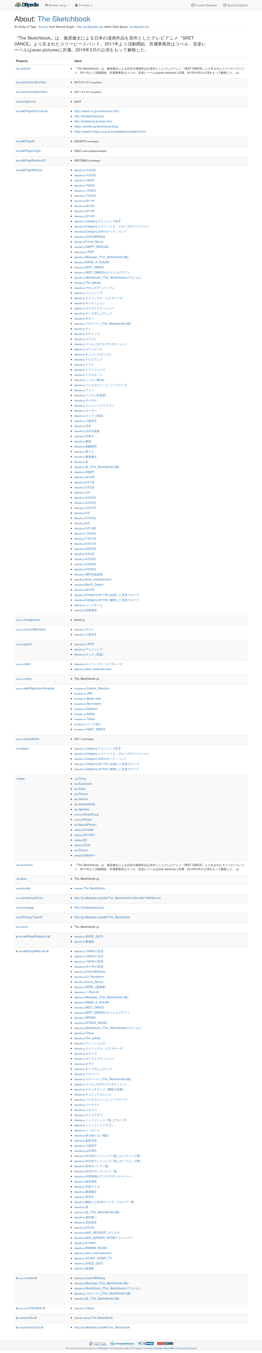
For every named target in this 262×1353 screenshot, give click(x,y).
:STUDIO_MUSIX (90, 1023)
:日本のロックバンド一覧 (95, 1171)
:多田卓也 (85, 1140)
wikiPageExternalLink (32, 111)
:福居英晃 (85, 1181)
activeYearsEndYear (31, 82)
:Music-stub (87, 698)
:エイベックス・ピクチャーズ (98, 298)
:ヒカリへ (85, 1110)
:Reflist (84, 714)
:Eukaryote (83, 784)
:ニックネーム (88, 605)
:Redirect (86, 709)
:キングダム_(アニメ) (93, 313)
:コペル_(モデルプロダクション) (100, 344)
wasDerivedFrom (29, 898)
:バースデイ (87, 1104)
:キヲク (84, 1064)
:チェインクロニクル (92, 354)
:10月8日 (85, 175)
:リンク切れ (87, 724)
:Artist (79, 789)
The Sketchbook (63, 18)
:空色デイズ (87, 1186)
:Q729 (82, 845)
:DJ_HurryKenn (89, 977)
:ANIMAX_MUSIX (90, 1248)
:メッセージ (87, 1130)
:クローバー (87, 1074)
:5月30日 (85, 518)
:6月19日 (85, 528)
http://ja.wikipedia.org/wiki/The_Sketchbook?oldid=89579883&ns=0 (117, 898)
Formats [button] (84, 5)
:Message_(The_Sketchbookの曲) (101, 257)
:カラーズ (85, 1053)
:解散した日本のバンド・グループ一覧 (104, 1202)
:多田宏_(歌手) (88, 936)
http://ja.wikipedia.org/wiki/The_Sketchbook (102, 917)
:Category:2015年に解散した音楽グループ (106, 600)
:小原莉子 (85, 421)
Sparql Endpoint (237, 5)
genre (24, 644)
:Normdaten (87, 703)
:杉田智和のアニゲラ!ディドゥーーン (103, 1176)
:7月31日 (85, 538)
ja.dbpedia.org (139, 27)
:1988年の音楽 (88, 951)
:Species (81, 809)
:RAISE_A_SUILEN (91, 262)
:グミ (82, 328)
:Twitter (84, 719)
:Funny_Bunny (88, 241)
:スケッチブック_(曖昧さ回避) (98, 1089)
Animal (43, 27)
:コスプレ (85, 339)
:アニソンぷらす (89, 1043)
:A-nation (85, 1243)
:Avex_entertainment (92, 579)
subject (22, 748)
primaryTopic (29, 1327)
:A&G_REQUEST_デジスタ (97, 1232)
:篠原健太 (85, 456)
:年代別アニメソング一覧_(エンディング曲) (107, 1156)
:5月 (82, 513)
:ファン (84, 390)
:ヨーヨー (85, 410)
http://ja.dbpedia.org (90, 27)
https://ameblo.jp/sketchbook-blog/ (96, 126)
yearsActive (27, 739)
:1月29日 (85, 190)
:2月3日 (84, 487)
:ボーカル (85, 400)
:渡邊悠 (84, 941)
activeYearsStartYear (31, 92)
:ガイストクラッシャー (94, 308)
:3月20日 (85, 497)
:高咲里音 (85, 1222)
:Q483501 (84, 855)
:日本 (82, 426)
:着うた (84, 451)
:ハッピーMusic (89, 380)
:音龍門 (84, 472)
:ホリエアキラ (88, 1115)
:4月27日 (85, 508)
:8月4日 (84, 554)
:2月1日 (84, 482)
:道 (81, 1207)
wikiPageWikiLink (29, 170)
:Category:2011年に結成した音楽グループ (106, 595)
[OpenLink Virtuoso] (97, 1343)
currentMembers (31, 629)
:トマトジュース (89, 369)
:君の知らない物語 (91, 1135)
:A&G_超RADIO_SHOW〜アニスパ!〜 (103, 1238)
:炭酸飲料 (85, 446)
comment (24, 865)
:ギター (84, 318)
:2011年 (84, 201)
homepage (25, 907)
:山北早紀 (85, 1151)
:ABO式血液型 (88, 574)
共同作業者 (30, 1308)
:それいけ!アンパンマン (94, 288)
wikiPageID (25, 141)
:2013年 (84, 211)
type (20, 778)
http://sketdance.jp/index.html (93, 121)
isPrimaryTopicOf (29, 917)
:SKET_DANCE (89, 267)
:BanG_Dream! (89, 584)
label (23, 664)
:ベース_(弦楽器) (90, 395)
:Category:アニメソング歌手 (97, 221)
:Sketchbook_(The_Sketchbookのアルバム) (107, 277)
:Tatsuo (84, 1033)
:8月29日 (85, 549)
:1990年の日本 (88, 956)
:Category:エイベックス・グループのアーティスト (112, 226)
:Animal (81, 799)
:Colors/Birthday (89, 236)
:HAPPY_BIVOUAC (91, 247)
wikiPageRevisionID (31, 160)
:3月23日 (85, 502)
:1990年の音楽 (88, 961)
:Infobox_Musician (92, 688)
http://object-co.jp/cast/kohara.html (96, 111)
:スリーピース (88, 349)
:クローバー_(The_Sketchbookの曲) (102, 323)
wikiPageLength (28, 151)
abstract (23, 68)
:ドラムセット (88, 375)
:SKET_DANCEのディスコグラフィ (102, 272)
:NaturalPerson (85, 824)
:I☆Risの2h (86, 992)
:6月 (82, 523)
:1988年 (84, 180)
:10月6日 (85, 170)
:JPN (83, 693)
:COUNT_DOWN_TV (93, 1258)
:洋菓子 (84, 436)
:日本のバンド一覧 (91, 1166)
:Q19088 (84, 830)
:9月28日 (85, 569)
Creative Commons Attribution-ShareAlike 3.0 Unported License (165, 1348)
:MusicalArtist (84, 804)
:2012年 (84, 206)
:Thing (80, 778)
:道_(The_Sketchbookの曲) (97, 467)
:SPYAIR (84, 1017)
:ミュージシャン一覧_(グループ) (100, 1120)
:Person (81, 794)
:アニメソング (88, 293)
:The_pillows (87, 282)
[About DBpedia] (26, 5)
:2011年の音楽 (88, 966)
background (26, 101)
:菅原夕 (84, 1197)
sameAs (23, 888)
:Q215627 (84, 835)
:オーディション (89, 303)
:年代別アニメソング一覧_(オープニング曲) (107, 1161)
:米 (81, 462)
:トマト (84, 364)
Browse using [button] (57, 5)
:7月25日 (85, 533)
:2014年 (84, 216)
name (24, 678)
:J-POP (84, 252)
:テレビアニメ (88, 359)
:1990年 (84, 185)
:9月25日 (85, 559)
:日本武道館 (87, 431)
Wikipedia (103, 1348)
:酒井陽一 (85, 1217)
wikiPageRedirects (33, 936)
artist (26, 1278)
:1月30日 (85, 195)
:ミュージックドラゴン (94, 405)
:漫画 (82, 441)
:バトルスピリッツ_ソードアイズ (100, 385)
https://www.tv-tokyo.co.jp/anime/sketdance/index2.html (110, 131)
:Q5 (80, 840)
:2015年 (84, 589)
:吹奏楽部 (85, 610)
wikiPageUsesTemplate (35, 688)
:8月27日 (85, 543)
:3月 (82, 492)
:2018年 (84, 477)
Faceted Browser (205, 5)
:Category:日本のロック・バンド (100, 231)
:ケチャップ (87, 334)
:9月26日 (85, 564)
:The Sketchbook (89, 888)
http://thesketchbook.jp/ (89, 116)
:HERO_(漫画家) (90, 987)
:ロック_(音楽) (88, 415)
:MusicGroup (86, 814)
